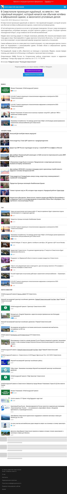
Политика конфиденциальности (11, 483)
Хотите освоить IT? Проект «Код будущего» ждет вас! (27, 398)
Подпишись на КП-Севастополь (19, 335)
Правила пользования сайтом (11, 486)
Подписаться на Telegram (33, 74)
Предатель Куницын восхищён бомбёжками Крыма (26, 219)
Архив (4, 489)
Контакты (5, 477)
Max (58, 299)
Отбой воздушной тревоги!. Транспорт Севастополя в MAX (28, 306)
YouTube (53, 299)
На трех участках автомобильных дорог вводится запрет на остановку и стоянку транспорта (38, 423)
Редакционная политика (9, 480)
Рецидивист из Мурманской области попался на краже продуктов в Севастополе (34, 258)
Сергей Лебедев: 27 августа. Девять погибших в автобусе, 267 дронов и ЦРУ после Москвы (38, 242)
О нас (3, 474)
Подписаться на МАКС (33, 70)
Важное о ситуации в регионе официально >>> (33, 2)
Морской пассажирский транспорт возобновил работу (26, 360)
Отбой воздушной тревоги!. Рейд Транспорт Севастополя (28, 376)
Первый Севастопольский (42, 299)
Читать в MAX (21, 294)
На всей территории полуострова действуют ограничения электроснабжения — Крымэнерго (38, 273)
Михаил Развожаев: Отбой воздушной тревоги (24, 88)
